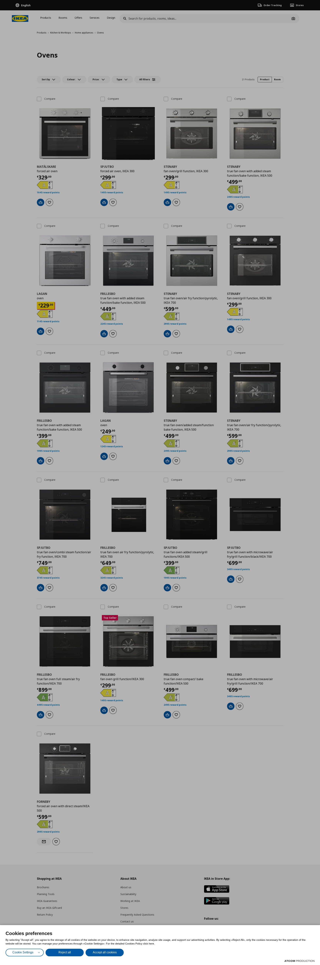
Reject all (65, 952)
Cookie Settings (22, 952)
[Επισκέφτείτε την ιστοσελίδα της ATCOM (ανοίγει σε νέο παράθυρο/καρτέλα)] (299, 961)
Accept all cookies (105, 952)
